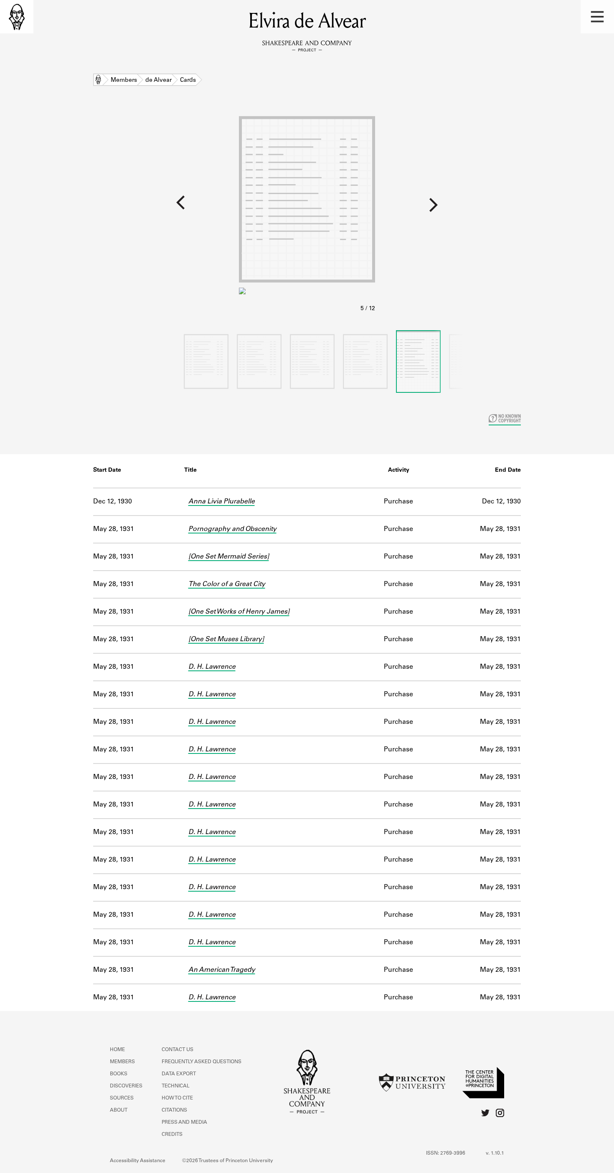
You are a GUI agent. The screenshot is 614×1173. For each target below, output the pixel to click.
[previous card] (119, 208)
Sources (122, 1098)
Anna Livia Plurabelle (221, 501)
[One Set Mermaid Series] (228, 557)
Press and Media (184, 1122)
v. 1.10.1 (495, 1153)
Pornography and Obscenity (232, 529)
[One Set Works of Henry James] (238, 612)
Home (98, 80)
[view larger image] (307, 212)
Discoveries (126, 1086)
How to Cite (177, 1098)
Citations (174, 1110)
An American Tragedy (221, 970)
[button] (597, 16)
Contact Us (177, 1049)
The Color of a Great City (226, 584)
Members (124, 80)
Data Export (179, 1074)
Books (118, 1074)
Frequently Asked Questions (201, 1061)
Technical (176, 1086)
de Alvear (158, 80)
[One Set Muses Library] (226, 639)
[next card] (494, 208)
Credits (172, 1134)
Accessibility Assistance (137, 1160)
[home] (16, 16)
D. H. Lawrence (212, 667)
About (118, 1110)
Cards (188, 80)
